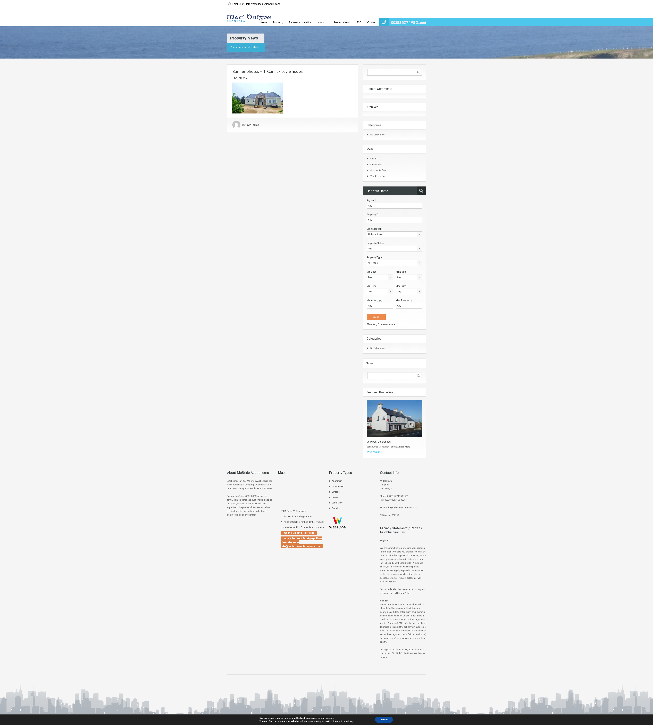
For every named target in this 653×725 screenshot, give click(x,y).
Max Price (401, 286)
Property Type (374, 257)
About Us (322, 22)
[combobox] (394, 234)
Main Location (374, 228)
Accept (384, 719)
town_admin (252, 124)
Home (263, 22)
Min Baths (401, 271)
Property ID (373, 214)
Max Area (404, 300)
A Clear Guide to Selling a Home (296, 516)
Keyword (371, 200)
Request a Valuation (300, 22)
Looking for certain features (383, 324)
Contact (371, 22)
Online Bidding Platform (299, 532)
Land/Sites (337, 502)
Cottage (336, 492)
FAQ (359, 22)
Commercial (338, 486)
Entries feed (376, 164)
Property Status (375, 243)
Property (278, 22)
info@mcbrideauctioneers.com (263, 3)
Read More (404, 446)
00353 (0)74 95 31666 (408, 22)
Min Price (371, 286)
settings (350, 721)
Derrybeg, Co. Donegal (379, 441)
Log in (373, 158)
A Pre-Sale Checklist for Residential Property (302, 522)
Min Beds (371, 271)
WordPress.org (377, 176)
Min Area (374, 300)
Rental (335, 508)
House (335, 497)
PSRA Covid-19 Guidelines (293, 511)
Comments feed (378, 170)
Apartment (337, 481)
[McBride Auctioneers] (249, 19)
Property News (342, 22)
